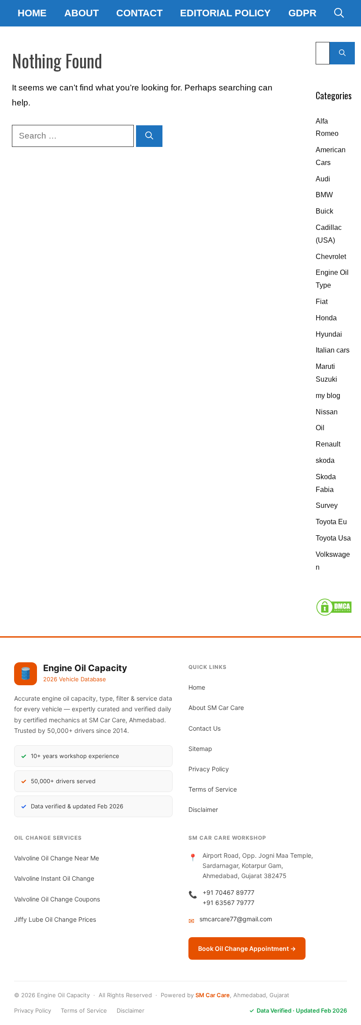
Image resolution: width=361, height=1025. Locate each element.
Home (32, 13)
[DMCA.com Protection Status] (334, 614)
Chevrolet (331, 256)
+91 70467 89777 (228, 892)
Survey (327, 505)
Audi (323, 179)
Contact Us (204, 728)
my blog (328, 395)
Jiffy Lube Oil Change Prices (55, 919)
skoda (325, 460)
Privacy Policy (208, 769)
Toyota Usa (333, 538)
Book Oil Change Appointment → (247, 948)
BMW (324, 195)
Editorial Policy (225, 13)
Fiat (322, 301)
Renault (328, 444)
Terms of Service (212, 789)
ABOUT (81, 13)
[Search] (149, 136)
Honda (326, 318)
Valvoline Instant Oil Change (54, 878)
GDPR (302, 13)
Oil (320, 428)
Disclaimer (203, 809)
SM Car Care (212, 995)
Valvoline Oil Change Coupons (57, 899)
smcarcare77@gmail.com (235, 919)
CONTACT (139, 13)
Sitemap (200, 748)
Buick (324, 211)
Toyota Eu (331, 522)
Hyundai (329, 334)
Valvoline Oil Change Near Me (56, 858)
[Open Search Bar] (339, 13)
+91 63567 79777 (228, 902)
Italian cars (333, 350)
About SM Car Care (216, 707)
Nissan (327, 412)
